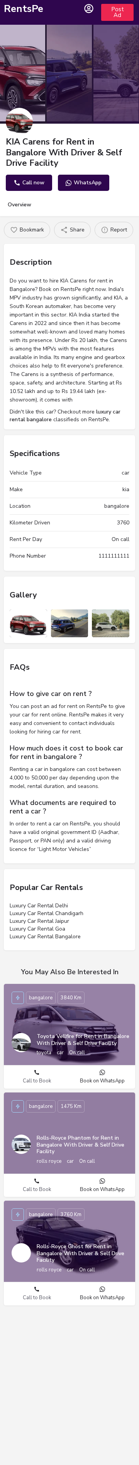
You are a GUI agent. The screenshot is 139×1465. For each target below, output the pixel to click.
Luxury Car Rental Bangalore (45, 936)
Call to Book (37, 1080)
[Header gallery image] (22, 73)
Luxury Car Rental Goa (37, 928)
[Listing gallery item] (28, 623)
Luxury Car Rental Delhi (39, 905)
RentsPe (23, 8)
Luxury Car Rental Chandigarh (46, 913)
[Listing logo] (19, 121)
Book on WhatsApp (102, 1080)
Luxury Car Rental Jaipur (39, 921)
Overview (19, 204)
